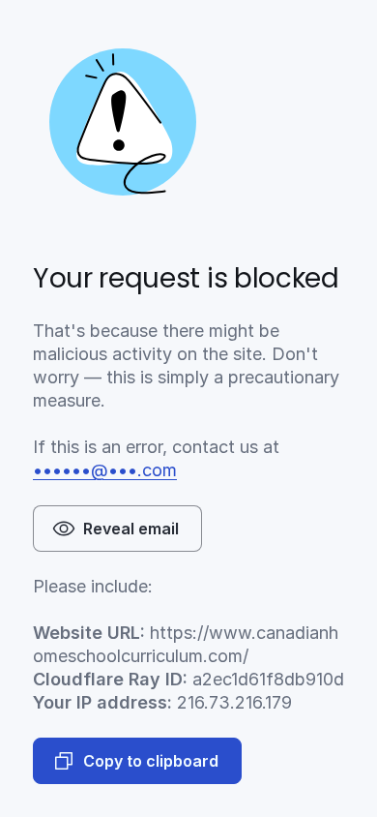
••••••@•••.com (105, 470)
